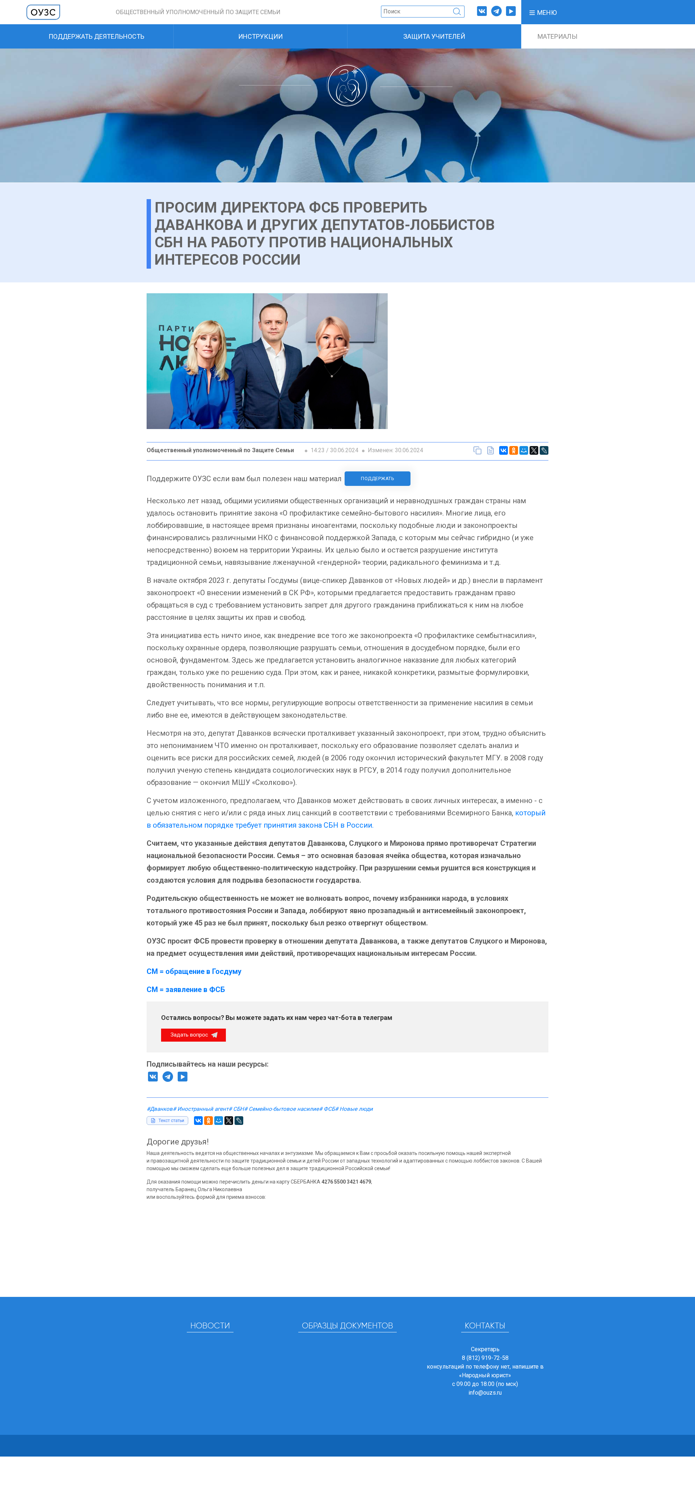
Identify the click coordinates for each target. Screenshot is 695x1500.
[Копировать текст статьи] (477, 450)
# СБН (236, 1109)
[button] (542, 12)
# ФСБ (327, 1109)
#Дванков (160, 1109)
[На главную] (43, 11)
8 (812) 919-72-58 (485, 1357)
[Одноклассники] (513, 450)
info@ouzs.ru (485, 1392)
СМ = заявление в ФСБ (186, 989)
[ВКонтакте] (503, 450)
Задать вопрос (190, 1034)
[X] (534, 450)
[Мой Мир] (523, 450)
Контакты (485, 1326)
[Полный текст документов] (490, 450)
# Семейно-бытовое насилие (281, 1109)
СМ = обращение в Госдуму (194, 971)
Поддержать (377, 478)
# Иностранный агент (200, 1109)
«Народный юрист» (485, 1375)
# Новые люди (354, 1109)
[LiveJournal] (544, 450)
